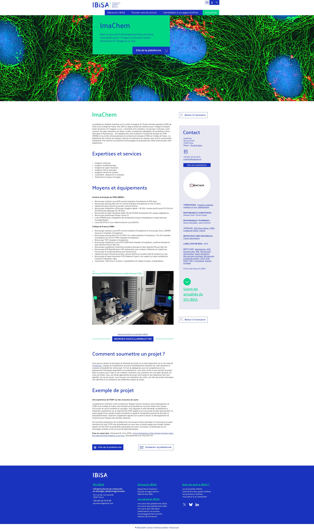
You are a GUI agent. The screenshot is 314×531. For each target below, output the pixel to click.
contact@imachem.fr (192, 159)
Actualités (211, 12)
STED (202, 259)
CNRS (211, 228)
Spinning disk (189, 252)
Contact (149, 527)
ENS (197, 252)
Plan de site (174, 527)
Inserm (202, 231)
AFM (207, 259)
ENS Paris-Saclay (201, 228)
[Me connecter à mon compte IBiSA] (212, 4)
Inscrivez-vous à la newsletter (133, 339)
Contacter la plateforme (158, 447)
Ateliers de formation (147, 516)
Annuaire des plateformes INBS (152, 506)
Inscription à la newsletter (194, 497)
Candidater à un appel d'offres (180, 12)
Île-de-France (196, 145)
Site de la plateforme (148, 50)
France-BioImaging (191, 238)
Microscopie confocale (193, 256)
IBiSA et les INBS (145, 494)
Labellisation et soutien (148, 511)
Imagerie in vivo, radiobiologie (196, 207)
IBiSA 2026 (141, 527)
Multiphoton (200, 249)
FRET (191, 261)
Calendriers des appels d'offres (196, 491)
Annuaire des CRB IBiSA (148, 509)
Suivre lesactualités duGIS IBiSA (193, 294)
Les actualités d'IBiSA (192, 489)
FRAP (185, 261)
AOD (208, 249)
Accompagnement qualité (149, 514)
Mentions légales (161, 527)
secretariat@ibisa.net (103, 503)
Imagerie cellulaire (205, 205)
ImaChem (98, 366)
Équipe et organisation (148, 491)
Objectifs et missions (147, 489)
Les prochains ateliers (192, 494)
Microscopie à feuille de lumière (198, 257)
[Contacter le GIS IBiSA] (207, 4)
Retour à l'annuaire (195, 115)
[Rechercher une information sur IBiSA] (217, 4)
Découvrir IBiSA (116, 12)
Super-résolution (202, 254)
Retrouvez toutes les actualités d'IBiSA (133, 334)
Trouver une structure (144, 12)
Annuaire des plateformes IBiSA (152, 503)
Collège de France (190, 231)
